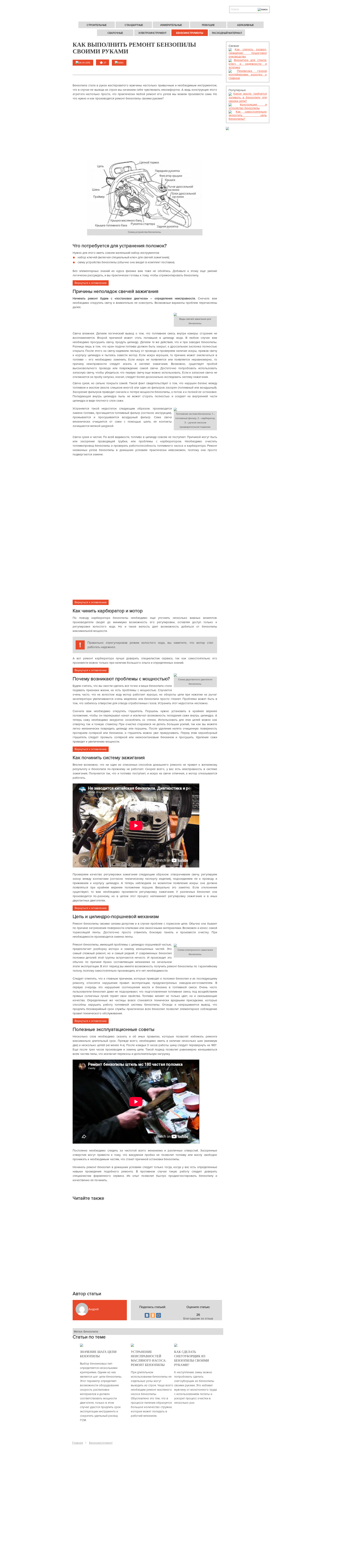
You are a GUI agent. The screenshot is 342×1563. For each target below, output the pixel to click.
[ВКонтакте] (147, 1315)
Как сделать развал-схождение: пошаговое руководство (248, 53)
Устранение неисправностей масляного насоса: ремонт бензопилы (148, 1358)
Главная (77, 1443)
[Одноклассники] (152, 1315)
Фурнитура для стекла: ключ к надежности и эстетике (248, 63)
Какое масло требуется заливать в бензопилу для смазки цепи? (248, 97)
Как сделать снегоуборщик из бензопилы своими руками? (191, 1358)
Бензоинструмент (101, 1443)
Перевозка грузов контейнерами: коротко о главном (248, 74)
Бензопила (91, 1331)
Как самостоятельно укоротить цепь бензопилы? (248, 115)
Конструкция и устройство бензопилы (248, 106)
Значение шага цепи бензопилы (98, 1354)
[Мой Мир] (158, 1315)
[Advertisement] (145, 130)
